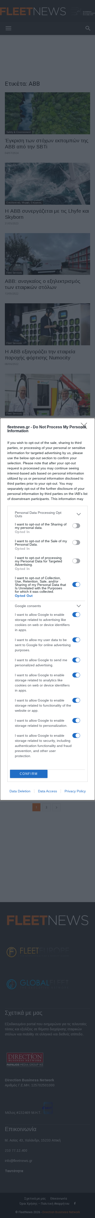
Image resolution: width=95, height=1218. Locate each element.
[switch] (76, 525)
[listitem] (47, 514)
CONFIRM (29, 774)
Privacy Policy (75, 791)
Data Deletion (20, 791)
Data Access (47, 791)
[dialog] (47, 609)
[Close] (85, 427)
